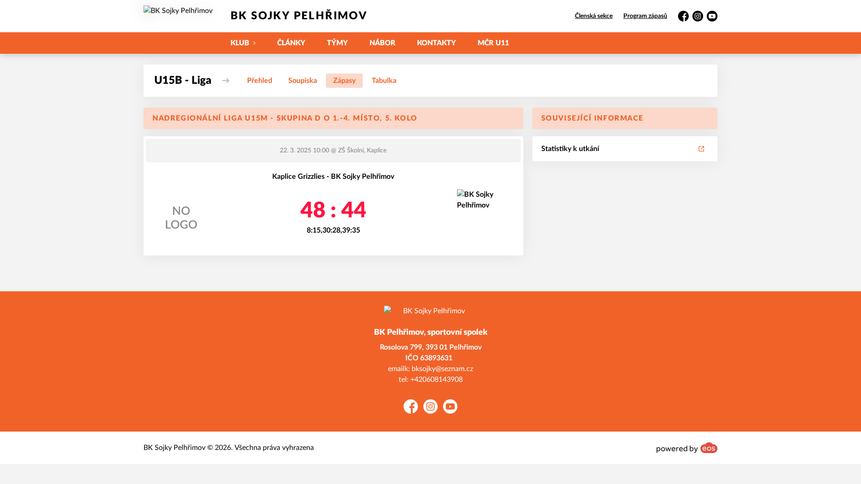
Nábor (383, 43)
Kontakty (436, 43)
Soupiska (302, 80)
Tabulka (384, 80)
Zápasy (344, 80)
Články (291, 43)
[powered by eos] (687, 447)
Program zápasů (645, 16)
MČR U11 (493, 43)
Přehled (259, 80)
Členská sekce (594, 16)
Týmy (337, 43)
